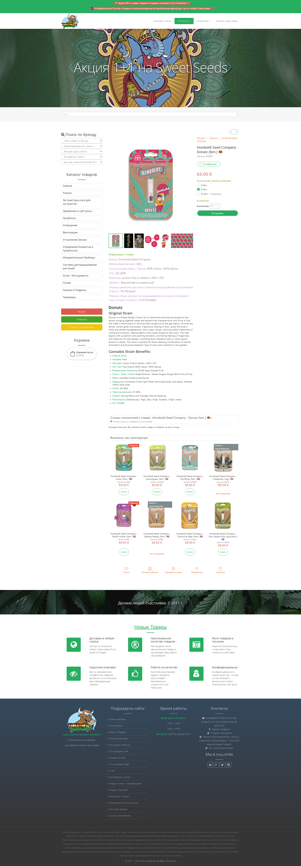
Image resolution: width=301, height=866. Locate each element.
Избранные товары (119, 796)
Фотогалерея (115, 725)
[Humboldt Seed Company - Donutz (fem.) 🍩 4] (165, 241)
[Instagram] (228, 765)
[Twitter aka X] (222, 765)
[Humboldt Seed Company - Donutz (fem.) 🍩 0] (116, 241)
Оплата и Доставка (227, 20)
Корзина (220, 572)
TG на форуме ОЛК (118, 751)
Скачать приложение (81, 327)
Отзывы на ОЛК (117, 757)
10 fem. (211, 194)
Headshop (202, 20)
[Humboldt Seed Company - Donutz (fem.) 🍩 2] (139, 241)
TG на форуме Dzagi (119, 764)
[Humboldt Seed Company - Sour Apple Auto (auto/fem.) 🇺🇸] (223, 515)
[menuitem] (231, 131)
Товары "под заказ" (118, 789)
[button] (81, 354)
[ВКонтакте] (210, 765)
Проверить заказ (173, 572)
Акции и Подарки (117, 732)
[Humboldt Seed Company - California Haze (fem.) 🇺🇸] (190, 515)
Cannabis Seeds (162, 20)
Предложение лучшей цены (123, 802)
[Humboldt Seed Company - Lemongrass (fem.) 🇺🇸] (157, 458)
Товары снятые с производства (125, 783)
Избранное (197, 572)
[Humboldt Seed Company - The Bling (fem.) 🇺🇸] (190, 458)
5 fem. (204, 189)
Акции (81, 311)
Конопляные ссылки (119, 777)
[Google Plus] (216, 765)
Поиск (126, 572)
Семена (213, 138)
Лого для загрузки (118, 809)
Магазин (201, 138)
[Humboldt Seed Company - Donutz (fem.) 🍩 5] (182, 241)
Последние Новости (119, 744)
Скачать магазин (117, 719)
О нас (112, 770)
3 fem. (204, 185)
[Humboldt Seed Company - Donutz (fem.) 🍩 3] (152, 241)
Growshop (183, 20)
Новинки (82, 319)
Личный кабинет (150, 572)
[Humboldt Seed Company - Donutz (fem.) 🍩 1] (128, 241)
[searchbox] (150, 114)
